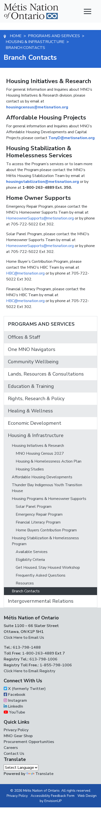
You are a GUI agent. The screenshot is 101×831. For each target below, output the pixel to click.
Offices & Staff (24, 337)
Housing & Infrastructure (35, 435)
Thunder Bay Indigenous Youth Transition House (47, 488)
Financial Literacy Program (38, 522)
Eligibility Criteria (30, 559)
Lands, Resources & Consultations (46, 374)
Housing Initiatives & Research (38, 445)
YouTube (16, 712)
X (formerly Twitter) (26, 688)
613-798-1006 (42, 659)
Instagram (17, 700)
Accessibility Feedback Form (53, 795)
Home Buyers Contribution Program (46, 530)
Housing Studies (30, 469)
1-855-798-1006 (55, 665)
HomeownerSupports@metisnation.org (40, 218)
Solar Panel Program (33, 506)
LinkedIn (15, 706)
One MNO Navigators (31, 349)
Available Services (32, 551)
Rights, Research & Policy (36, 398)
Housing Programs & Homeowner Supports (49, 498)
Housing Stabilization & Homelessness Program (45, 541)
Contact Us (14, 753)
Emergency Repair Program (39, 514)
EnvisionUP (53, 801)
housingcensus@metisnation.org (37, 107)
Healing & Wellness (30, 411)
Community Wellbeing (33, 361)
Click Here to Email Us (24, 637)
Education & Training (31, 386)
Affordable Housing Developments (42, 477)
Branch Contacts (26, 591)
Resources (25, 583)
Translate (44, 773)
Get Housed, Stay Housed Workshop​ (48, 567)
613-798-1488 (27, 647)
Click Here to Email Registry (29, 671)
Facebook (16, 694)
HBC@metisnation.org (25, 273)
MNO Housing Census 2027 (40, 453)
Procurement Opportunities (29, 741)
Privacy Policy (16, 730)
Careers (11, 747)
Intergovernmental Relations (41, 601)
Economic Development (34, 423)
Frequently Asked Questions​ (40, 575)
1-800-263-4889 (38, 653)
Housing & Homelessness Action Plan (48, 461)
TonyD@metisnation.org (71, 138)
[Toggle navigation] (87, 11)
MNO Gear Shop (18, 736)
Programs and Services (41, 324)
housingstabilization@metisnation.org (42, 181)
